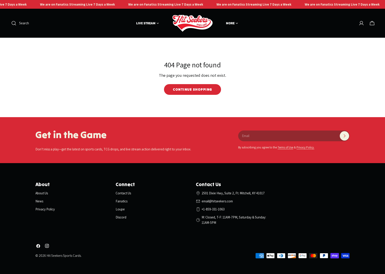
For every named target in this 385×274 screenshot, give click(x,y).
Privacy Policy (45, 209)
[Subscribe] (344, 136)
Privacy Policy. (305, 147)
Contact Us (123, 193)
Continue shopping (192, 89)
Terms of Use (285, 147)
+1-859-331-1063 (213, 209)
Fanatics (121, 201)
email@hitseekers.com (217, 201)
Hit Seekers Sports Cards (64, 255)
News (39, 201)
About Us (41, 193)
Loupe (120, 209)
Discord (121, 217)
